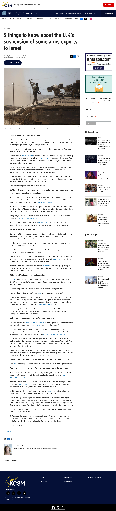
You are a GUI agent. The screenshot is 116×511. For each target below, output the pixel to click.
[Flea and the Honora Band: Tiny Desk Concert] (91, 188)
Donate (109, 5)
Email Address (92, 102)
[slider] (12, 13)
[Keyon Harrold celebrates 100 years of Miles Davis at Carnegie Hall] (91, 218)
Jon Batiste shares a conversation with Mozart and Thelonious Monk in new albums (104, 144)
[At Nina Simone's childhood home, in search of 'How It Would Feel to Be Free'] (91, 202)
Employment (44, 481)
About (49, 19)
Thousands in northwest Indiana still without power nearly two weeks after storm (104, 247)
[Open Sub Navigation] (23, 19)
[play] (4, 13)
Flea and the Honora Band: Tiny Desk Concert (104, 190)
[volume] (9, 13)
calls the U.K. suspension (35, 323)
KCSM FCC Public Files (94, 477)
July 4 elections (58, 259)
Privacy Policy (68, 481)
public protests (27, 156)
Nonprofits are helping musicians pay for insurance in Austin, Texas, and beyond (104, 265)
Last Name (91, 116)
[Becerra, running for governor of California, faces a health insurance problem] (91, 280)
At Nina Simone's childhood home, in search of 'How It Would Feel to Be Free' (104, 203)
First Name (90, 109)
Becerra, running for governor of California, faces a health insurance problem (104, 283)
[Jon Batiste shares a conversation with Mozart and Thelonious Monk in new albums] (91, 141)
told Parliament (46, 158)
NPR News (7, 28)
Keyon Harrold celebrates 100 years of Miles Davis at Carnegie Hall (103, 221)
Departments (68, 477)
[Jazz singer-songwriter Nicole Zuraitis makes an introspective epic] (91, 175)
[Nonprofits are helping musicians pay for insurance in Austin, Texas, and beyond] (91, 262)
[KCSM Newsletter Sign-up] (98, 84)
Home (4, 19)
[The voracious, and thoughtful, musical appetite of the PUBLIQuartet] (91, 159)
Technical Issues (71, 19)
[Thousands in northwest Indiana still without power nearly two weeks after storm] (91, 244)
